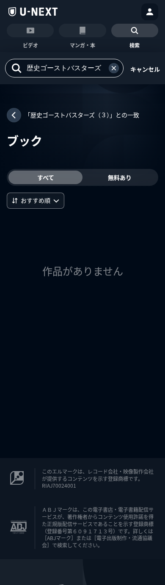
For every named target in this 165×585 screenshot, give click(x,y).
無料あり (120, 177)
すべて (45, 177)
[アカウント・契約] (149, 11)
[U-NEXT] (33, 12)
